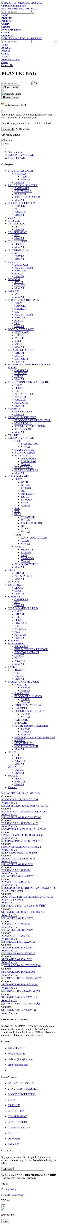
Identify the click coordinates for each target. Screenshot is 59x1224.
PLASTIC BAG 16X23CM (15, 935)
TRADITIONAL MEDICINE (23, 681)
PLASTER (20, 194)
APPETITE (20, 684)
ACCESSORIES (23, 411)
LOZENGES (21, 264)
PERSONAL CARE (19, 476)
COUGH (13, 261)
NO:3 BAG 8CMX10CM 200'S (18, 858)
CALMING (20, 708)
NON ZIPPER (28, 458)
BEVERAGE (21, 332)
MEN (17, 253)
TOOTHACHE (16, 670)
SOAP (24, 502)
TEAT (24, 176)
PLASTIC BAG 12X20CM (15, 924)
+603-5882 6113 (10, 8)
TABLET (19, 285)
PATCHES (20, 628)
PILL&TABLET (23, 576)
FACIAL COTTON (31, 523)
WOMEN (19, 255)
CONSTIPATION (17, 241)
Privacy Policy (8, 1189)
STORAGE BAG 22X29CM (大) (19, 997)
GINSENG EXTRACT (26, 652)
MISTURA (14, 435)
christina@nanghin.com (13, 5)
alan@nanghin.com (18, 1064)
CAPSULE (20, 206)
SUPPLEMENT (16, 643)
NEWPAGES (17, 1195)
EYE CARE (21, 722)
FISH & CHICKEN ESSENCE (31, 649)
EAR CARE (21, 719)
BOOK (12, 217)
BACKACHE (21, 693)
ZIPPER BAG (28, 461)
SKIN (24, 555)
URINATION (15, 766)
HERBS (18, 335)
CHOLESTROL (16, 223)
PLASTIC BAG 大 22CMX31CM (19, 799)
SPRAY (18, 590)
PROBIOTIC (21, 402)
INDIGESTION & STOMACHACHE (28, 382)
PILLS (17, 658)
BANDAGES (21, 188)
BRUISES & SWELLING (28, 705)
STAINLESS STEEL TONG (29, 426)
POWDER (20, 211)
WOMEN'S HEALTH (26, 746)
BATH (24, 482)
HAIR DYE (27, 549)
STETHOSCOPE (23, 429)
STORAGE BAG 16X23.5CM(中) (19, 971)
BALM (18, 302)
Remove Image (10, 97)
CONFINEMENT (17, 232)
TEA (17, 226)
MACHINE (14, 408)
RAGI (17, 341)
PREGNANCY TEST (26, 564)
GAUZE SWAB (23, 191)
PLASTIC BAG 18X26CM (15, 870)
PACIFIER (20, 173)
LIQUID (19, 244)
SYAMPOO (27, 558)
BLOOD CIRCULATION (22, 203)
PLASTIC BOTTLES (26, 470)
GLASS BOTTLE (24, 449)
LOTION (19, 355)
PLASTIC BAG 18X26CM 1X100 (19, 823)
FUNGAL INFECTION (20, 349)
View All (25, 179)
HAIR (17, 546)
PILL (17, 209)
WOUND (13, 775)
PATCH (25, 496)
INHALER (20, 308)
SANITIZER (15, 584)
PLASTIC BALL (23, 467)
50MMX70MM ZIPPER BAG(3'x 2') (21, 846)
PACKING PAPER (24, 452)
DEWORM (14, 279)
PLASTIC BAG (16, 158)
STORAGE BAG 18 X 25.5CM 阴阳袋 (22, 912)
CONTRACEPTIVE (19, 250)
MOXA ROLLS (23, 423)
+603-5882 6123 (28, 8)
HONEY (19, 655)
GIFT (17, 440)
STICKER (13, 640)
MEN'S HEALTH (24, 743)
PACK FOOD (22, 338)
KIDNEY (19, 740)
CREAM (19, 352)
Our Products (15, 152)
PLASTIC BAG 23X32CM (15, 882)
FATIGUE (13, 291)
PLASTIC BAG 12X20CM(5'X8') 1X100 (23, 811)
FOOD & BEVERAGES (21, 329)
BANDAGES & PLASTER (23, 185)
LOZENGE (20, 623)
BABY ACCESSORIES (21, 170)
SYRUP (18, 273)
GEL (23, 526)
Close (5, 143)
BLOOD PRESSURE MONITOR (32, 420)
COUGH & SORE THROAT (30, 711)
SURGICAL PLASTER (27, 197)
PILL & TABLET (23, 267)
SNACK (19, 344)
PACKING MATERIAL (21, 155)
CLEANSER (28, 517)
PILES (11, 570)
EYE (17, 511)
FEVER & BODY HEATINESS (31, 725)
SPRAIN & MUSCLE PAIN (23, 608)
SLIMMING (14, 596)
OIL (16, 311)
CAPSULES (21, 370)
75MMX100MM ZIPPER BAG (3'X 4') (22, 835)
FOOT (17, 534)
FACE (17, 514)
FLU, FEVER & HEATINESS (24, 300)
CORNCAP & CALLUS (34, 537)
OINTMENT (21, 358)
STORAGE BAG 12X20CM (16, 947)
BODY (18, 479)
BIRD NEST (21, 646)
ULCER (12, 752)
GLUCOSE (20, 373)
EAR (17, 508)
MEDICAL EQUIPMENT (22, 417)
